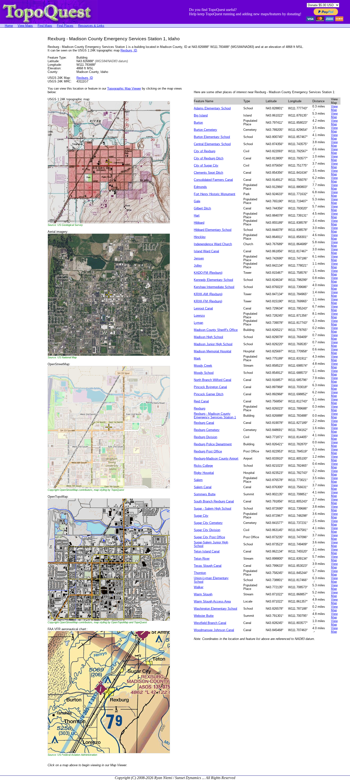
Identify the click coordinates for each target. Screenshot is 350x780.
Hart (197, 215)
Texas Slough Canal (207, 565)
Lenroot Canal (203, 308)
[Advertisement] (19, 107)
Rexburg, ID (128, 50)
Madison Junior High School (213, 344)
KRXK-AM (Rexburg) (208, 294)
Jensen (199, 258)
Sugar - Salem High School (212, 508)
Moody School (204, 373)
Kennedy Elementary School (213, 280)
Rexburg (199, 408)
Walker (198, 587)
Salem (198, 480)
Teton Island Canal (207, 551)
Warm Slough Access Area (212, 601)
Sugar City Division (207, 530)
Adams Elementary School (212, 108)
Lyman (198, 322)
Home (9, 25)
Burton (198, 122)
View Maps (25, 25)
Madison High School (208, 337)
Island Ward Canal (206, 251)
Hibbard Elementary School (212, 230)
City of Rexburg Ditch (208, 158)
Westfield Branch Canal (210, 623)
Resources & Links (91, 25)
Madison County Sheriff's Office (216, 330)
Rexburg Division (205, 437)
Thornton (200, 573)
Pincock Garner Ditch (208, 394)
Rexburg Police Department (213, 444)
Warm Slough (203, 594)
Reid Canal (201, 401)
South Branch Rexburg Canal (214, 501)
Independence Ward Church (213, 244)
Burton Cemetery (205, 130)
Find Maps (45, 25)
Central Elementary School (212, 144)
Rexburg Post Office (208, 451)
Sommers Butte (204, 494)
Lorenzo (199, 315)
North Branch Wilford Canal (212, 380)
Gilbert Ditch (202, 208)
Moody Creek (203, 365)
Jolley (198, 265)
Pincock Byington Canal (210, 387)
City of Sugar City (206, 165)
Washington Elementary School (215, 608)
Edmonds (200, 187)
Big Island (201, 115)
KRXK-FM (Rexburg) (208, 301)
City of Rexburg (204, 151)
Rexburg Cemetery (207, 430)
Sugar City (201, 515)
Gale (197, 201)
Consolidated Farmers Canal (213, 180)
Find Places (65, 25)
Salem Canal (202, 487)
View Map (334, 108)
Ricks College (203, 465)
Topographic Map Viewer (124, 88)
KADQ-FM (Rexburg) (208, 272)
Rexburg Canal (204, 423)
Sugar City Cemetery (208, 523)
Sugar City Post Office (209, 537)
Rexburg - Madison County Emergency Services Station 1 (215, 415)
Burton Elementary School (212, 137)
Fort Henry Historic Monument (214, 194)
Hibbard (199, 222)
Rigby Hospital (204, 473)
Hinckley (200, 237)
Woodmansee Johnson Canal (214, 630)
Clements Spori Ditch (208, 172)
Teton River (202, 558)
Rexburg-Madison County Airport (216, 458)
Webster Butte (204, 616)
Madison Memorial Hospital (212, 351)
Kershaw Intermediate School (214, 287)
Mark (197, 358)
